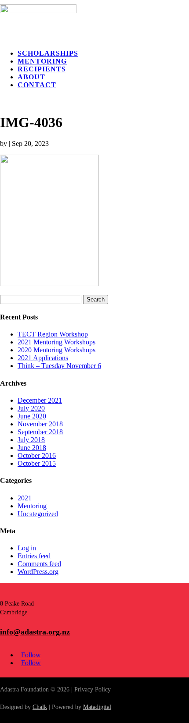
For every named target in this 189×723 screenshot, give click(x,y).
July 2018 (31, 439)
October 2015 (37, 463)
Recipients (42, 69)
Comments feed (39, 563)
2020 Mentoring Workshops (56, 350)
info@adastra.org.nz (35, 631)
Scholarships (48, 53)
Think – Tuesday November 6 (59, 365)
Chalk (40, 707)
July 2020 (31, 408)
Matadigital (97, 707)
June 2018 (32, 447)
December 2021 (40, 400)
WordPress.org (38, 571)
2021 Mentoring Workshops (56, 342)
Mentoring (42, 61)
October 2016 (37, 455)
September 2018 (40, 432)
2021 (25, 498)
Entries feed (34, 556)
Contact (37, 85)
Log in (27, 548)
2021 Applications (43, 358)
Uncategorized (38, 513)
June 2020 (32, 416)
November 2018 (40, 424)
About (31, 77)
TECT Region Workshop (53, 334)
